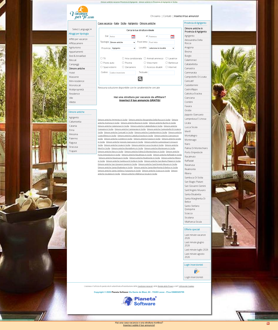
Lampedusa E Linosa (195, 118)
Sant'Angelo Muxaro (195, 190)
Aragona (189, 47)
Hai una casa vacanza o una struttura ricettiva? (139, 322)
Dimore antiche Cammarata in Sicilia (130, 129)
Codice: (104, 72)
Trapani (73, 151)
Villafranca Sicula (193, 221)
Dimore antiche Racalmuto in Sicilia (137, 154)
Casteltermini (191, 85)
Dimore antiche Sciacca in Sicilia (156, 170)
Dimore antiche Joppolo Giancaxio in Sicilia (124, 142)
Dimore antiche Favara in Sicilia (147, 138)
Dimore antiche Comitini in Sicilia (118, 138)
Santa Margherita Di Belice (195, 200)
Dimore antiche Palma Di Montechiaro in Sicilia (145, 151)
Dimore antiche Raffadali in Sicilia (167, 154)
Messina (73, 134)
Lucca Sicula (191, 127)
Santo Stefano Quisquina (192, 207)
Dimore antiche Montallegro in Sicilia (127, 148)
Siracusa (73, 146)
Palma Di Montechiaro (196, 148)
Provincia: (105, 47)
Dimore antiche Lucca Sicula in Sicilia (148, 145)
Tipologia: (104, 41)
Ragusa (73, 142)
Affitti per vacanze (78, 39)
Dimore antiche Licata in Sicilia (117, 145)
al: (147, 35)
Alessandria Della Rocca (193, 41)
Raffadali (189, 160)
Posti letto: (142, 41)
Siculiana (189, 217)
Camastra (190, 68)
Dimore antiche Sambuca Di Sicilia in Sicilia (124, 161)
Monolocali (75, 85)
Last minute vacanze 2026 (195, 236)
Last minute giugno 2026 (194, 244)
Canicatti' (189, 81)
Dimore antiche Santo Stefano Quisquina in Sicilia (119, 170)
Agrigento (74, 117)
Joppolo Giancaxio (194, 114)
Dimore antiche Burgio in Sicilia (162, 122)
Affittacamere (76, 43)
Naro (187, 144)
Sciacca (188, 213)
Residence (74, 93)
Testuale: (142, 72)
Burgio (188, 55)
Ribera (188, 173)
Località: (142, 47)
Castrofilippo (191, 89)
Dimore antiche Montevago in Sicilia (159, 148)
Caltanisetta (75, 121)
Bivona (188, 51)
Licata (188, 123)
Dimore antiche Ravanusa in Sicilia (113, 158)
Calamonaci (191, 60)
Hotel (72, 72)
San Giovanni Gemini (195, 186)
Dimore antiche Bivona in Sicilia (134, 122)
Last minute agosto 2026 (194, 255)
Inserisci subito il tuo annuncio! (139, 325)
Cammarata (191, 72)
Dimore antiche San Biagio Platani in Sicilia (162, 161)
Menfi (188, 131)
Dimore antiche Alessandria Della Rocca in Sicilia (149, 119)
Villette (72, 102)
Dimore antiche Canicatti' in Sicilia (118, 132)
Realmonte (190, 169)
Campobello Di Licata (195, 76)
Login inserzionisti (194, 277)
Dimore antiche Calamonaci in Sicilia (113, 126)
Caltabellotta (191, 64)
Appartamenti (76, 51)
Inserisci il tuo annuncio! (186, 16)
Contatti (167, 16)
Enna (71, 130)
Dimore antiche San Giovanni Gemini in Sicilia (117, 164)
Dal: (107, 35)
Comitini (189, 102)
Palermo (73, 138)
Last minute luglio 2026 (196, 249)
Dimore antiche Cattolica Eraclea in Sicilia (135, 135)
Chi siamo (155, 16)
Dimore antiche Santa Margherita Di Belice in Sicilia (156, 167)
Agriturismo (75, 47)
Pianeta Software (120, 292)
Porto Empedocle (194, 152)
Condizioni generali (145, 286)
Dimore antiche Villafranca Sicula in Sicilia (139, 173)
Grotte (188, 110)
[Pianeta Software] (139, 306)
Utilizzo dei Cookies (186, 286)
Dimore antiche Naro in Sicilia (110, 151)
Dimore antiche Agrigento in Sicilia (112, 119)
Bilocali (72, 60)
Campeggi (74, 64)
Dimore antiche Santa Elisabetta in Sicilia (115, 167)
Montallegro (191, 135)
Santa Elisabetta (193, 194)
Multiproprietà (76, 89)
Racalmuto (190, 156)
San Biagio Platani (194, 181)
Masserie (74, 76)
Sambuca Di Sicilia (194, 177)
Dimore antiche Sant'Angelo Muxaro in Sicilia (157, 164)
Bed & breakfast (77, 55)
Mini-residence (76, 81)
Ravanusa (190, 165)
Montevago (190, 139)
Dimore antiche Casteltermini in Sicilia (151, 132)
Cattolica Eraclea (193, 93)
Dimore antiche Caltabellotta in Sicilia (146, 126)
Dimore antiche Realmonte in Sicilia (144, 158)
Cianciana (190, 97)
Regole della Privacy (165, 286)
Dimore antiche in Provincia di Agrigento (196, 30)
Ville (71, 97)
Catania (73, 125)
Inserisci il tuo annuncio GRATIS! (139, 100)
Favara (188, 106)
